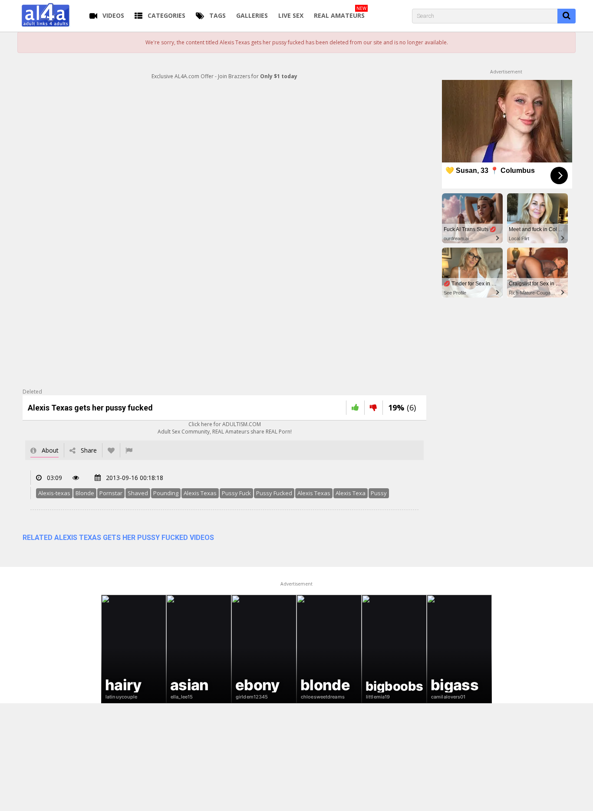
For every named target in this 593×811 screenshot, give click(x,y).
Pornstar (110, 493)
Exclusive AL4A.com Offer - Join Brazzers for (224, 76)
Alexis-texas (54, 493)
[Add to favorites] (111, 450)
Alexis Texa (351, 493)
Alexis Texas (200, 493)
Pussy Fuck (236, 493)
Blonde (85, 493)
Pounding (165, 493)
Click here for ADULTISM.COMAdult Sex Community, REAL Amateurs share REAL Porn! (225, 427)
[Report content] (129, 450)
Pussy (379, 493)
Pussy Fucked (274, 493)
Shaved (138, 493)
